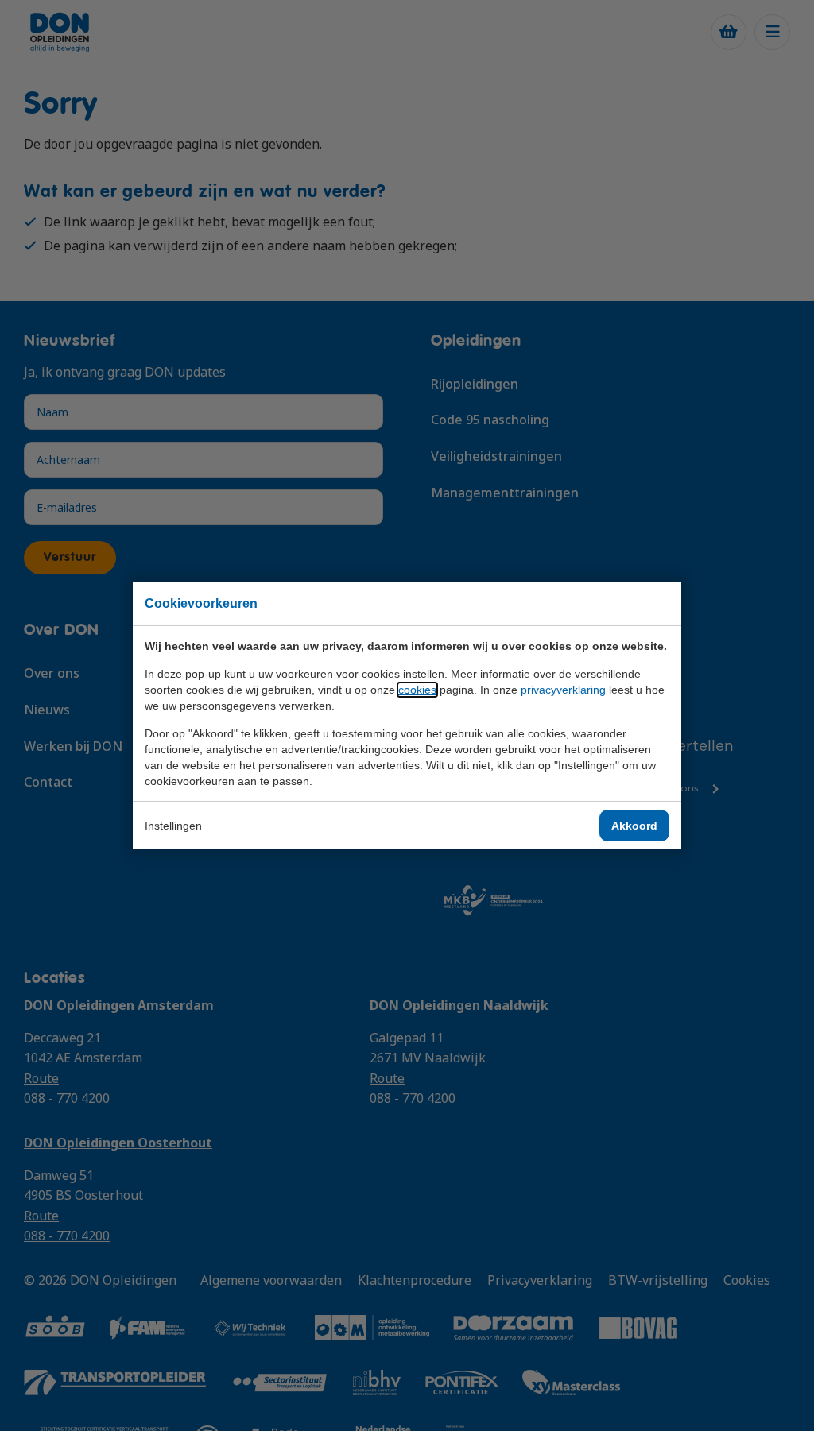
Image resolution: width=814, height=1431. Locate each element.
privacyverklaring (563, 689)
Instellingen (173, 825)
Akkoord (634, 825)
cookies (417, 689)
